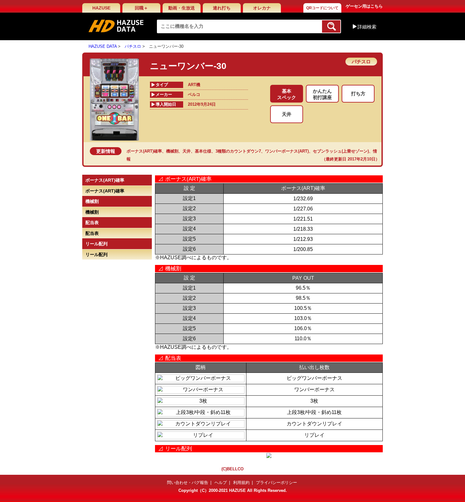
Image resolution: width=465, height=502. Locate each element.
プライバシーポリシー (276, 482)
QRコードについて (322, 8)
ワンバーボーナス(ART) (287, 151)
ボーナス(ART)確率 (144, 151)
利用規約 (241, 482)
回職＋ (141, 7)
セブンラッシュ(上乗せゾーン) (341, 151)
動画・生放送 (181, 7)
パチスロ (133, 46)
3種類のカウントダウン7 (238, 151)
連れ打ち (222, 7)
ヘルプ (220, 482)
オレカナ (262, 7)
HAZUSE (101, 7)
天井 (187, 151)
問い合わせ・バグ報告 (187, 482)
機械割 (172, 151)
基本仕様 (203, 151)
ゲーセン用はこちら (364, 6)
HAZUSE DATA (103, 46)
